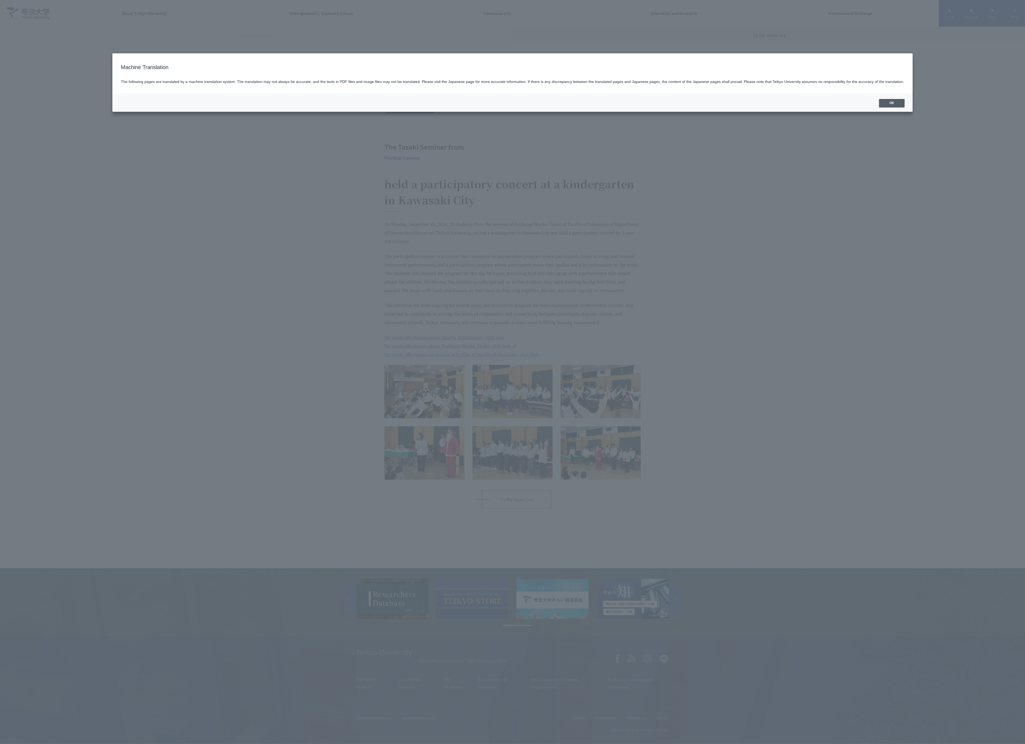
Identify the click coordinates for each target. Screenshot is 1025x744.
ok (891, 103)
